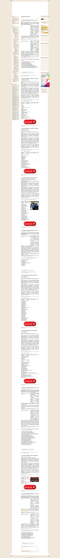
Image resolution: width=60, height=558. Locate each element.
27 (30, 238)
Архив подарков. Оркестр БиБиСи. (30, 455)
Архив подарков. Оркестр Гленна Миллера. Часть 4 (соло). (15, 101)
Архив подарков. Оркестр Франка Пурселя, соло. (15, 114)
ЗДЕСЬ (31, 94)
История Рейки (16, 46)
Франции (22, 510)
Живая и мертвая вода (15, 31)
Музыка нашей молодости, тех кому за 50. (44, 29)
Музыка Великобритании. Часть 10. (15, 96)
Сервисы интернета (14, 79)
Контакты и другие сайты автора (15, 23)
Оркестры (15, 77)
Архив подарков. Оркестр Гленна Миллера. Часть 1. (15, 106)
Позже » (38, 17)
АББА (15, 55)
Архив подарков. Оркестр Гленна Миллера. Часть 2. (15, 105)
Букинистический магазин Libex (15, 20)
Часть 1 (27, 57)
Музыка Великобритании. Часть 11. (15, 89)
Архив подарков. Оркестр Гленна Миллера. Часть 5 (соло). (15, 99)
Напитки (16, 36)
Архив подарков (14, 27)
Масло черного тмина (16, 40)
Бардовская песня (15, 53)
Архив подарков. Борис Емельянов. (15, 112)
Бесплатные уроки (14, 19)
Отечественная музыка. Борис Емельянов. (15, 108)
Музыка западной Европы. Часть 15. (31, 493)
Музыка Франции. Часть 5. (15, 111)
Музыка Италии (16, 62)
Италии (25, 510)
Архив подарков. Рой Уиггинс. (15, 88)
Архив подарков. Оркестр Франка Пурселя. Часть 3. (15, 117)
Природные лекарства (16, 39)
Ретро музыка (14, 21)
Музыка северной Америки (16, 63)
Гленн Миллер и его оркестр (16, 57)
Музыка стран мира (16, 64)
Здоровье (13, 28)
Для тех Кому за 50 (45, 0)
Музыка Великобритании (16, 58)
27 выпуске (32, 30)
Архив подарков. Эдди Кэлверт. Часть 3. (15, 91)
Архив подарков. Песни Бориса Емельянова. (15, 109)
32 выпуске (34, 502)
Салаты (16, 38)
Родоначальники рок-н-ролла (16, 68)
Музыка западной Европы (16, 61)
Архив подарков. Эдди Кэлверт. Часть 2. (15, 92)
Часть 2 (30, 57)
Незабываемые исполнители (16, 76)
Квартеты (15, 75)
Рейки (14, 43)
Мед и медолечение (15, 42)
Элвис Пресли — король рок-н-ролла (16, 69)
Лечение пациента (16, 48)
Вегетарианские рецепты (16, 33)
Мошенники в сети (15, 80)
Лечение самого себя (17, 50)
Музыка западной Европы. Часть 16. (31, 387)
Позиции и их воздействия (16, 51)
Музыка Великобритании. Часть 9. (30, 20)
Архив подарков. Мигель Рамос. (15, 86)
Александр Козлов (28, 21)
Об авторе (13, 22)
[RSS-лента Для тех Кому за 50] (11, 555)
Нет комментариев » (26, 272)
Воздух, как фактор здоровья (15, 29)
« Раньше (22, 17)
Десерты (16, 35)
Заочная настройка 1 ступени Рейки (16, 44)
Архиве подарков (31, 512)
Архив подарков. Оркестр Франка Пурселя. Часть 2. (15, 119)
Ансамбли (15, 73)
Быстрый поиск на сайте (15, 18)
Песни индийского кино (16, 67)
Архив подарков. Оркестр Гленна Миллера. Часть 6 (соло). (15, 98)
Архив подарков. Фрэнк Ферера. (15, 87)
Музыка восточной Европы (16, 60)
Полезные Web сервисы (15, 81)
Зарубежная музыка (26, 75)
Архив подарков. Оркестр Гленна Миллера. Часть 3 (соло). (15, 103)
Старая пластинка (15, 78)
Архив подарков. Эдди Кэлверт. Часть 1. (15, 94)
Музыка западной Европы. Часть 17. (31, 230)
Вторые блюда (17, 34)
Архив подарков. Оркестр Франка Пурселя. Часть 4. (15, 116)
